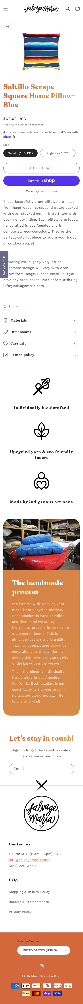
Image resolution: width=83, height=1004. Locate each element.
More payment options (41, 191)
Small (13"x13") (20, 153)
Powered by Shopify (51, 976)
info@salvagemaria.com (29, 860)
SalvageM (35, 976)
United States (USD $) (39, 950)
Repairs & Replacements (29, 902)
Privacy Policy (20, 911)
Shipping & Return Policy (29, 892)
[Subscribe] (69, 769)
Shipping (8, 124)
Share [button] (13, 306)
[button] (5, 8)
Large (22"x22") (58, 153)
